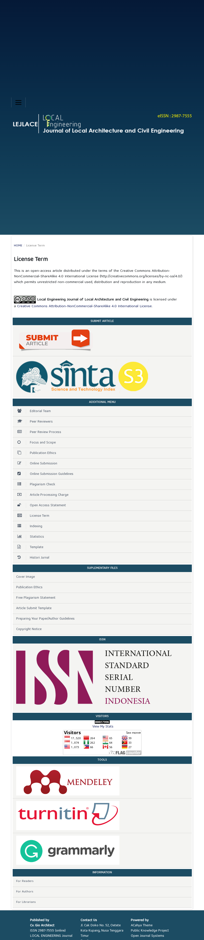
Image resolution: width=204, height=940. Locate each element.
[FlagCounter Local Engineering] (102, 742)
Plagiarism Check (42, 485)
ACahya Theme (142, 926)
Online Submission (43, 464)
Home (18, 245)
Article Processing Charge (49, 495)
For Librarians (26, 902)
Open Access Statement (48, 505)
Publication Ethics (43, 453)
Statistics (37, 537)
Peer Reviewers (41, 422)
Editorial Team (40, 411)
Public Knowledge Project (150, 931)
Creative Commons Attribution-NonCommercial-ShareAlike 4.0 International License (84, 306)
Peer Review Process (45, 432)
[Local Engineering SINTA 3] (102, 376)
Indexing (36, 526)
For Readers (25, 881)
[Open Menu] (18, 102)
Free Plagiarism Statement (35, 598)
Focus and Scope (43, 443)
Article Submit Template (33, 608)
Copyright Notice (29, 629)
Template (36, 547)
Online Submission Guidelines (51, 474)
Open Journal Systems (147, 936)
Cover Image (25, 577)
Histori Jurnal (39, 558)
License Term (39, 516)
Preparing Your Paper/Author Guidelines (45, 619)
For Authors (24, 892)
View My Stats (102, 727)
